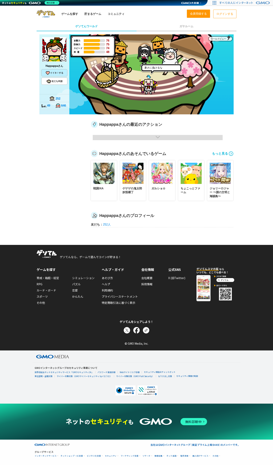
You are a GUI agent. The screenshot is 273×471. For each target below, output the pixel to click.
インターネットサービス (46, 456)
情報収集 (158, 456)
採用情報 (146, 284)
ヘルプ (106, 284)
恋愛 (75, 290)
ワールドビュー (218, 39)
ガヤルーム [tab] (186, 26)
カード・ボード (46, 290)
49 (48, 105)
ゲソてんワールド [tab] (86, 26)
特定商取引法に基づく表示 (118, 303)
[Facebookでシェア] (136, 330)
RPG (39, 284)
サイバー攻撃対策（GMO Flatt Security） (135, 376)
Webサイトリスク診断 (130, 372)
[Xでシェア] (127, 330)
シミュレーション (83, 278)
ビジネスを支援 (94, 456)
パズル (76, 284)
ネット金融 (171, 456)
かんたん (77, 296)
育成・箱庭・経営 (48, 278)
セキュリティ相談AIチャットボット (159, 371)
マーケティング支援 (129, 456)
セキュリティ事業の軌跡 (187, 375)
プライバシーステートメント (120, 296)
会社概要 (146, 278)
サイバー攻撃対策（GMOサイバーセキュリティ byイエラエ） (84, 376)
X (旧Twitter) (176, 278)
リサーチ (146, 456)
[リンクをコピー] (146, 330)
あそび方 (107, 278)
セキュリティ (111, 456)
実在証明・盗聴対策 (44, 376)
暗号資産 (184, 456)
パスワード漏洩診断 (107, 372)
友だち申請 (57, 81)
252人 (107, 224)
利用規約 (107, 290)
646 (63, 105)
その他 (41, 303)
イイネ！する (56, 73)
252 (58, 98)
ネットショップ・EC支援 (72, 456)
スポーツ (42, 296)
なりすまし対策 (165, 376)
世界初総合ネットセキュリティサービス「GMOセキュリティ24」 (64, 372)
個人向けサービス (200, 456)
